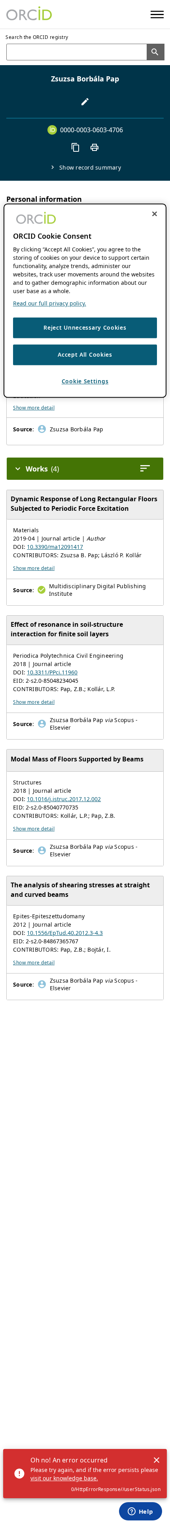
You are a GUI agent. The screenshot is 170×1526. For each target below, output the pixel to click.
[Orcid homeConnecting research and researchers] (29, 14)
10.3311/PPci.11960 (52, 672)
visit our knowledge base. (64, 1478)
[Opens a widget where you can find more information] (140, 1512)
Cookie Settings (85, 381)
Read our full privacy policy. (49, 303)
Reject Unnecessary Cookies (84, 328)
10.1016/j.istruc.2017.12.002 (64, 799)
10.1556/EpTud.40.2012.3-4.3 (65, 933)
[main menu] (157, 14)
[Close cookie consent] (154, 214)
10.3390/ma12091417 (55, 547)
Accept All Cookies (85, 355)
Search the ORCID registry (37, 37)
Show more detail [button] (34, 407)
